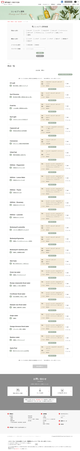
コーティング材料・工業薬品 (33, 419)
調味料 (11, 419)
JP (75, 1)
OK (36, 444)
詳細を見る (51, 100)
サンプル (68, 86)
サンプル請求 (40, 393)
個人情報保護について (11, 436)
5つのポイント (46, 4)
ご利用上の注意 (19, 436)
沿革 (44, 422)
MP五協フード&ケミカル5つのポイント (18, 427)
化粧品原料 (20, 21)
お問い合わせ (68, 1)
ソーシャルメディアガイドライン (28, 436)
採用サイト (75, 4)
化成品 (16, 21)
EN (78, 1)
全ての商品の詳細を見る (64, 74)
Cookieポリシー (38, 436)
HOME (39, 4)
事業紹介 (53, 4)
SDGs (62, 417)
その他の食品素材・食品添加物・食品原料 (18, 422)
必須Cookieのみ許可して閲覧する (15, 444)
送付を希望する (39, 366)
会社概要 (44, 420)
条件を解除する (40, 55)
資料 (68, 83)
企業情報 (59, 4)
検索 (39, 52)
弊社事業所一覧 (39, 399)
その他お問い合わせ (62, 393)
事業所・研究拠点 (46, 423)
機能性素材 (12, 420)
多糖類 (11, 417)
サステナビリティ (67, 4)
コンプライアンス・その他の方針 (49, 419)
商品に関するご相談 (17, 393)
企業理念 (44, 417)
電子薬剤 (29, 420)
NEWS (62, 424)
